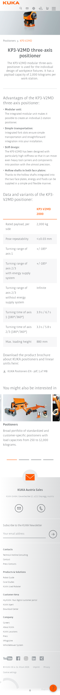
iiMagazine (8, 641)
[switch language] (33, 8)
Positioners (9, 41)
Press (5, 636)
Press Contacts (9, 564)
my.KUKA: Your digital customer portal (20, 600)
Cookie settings (10, 672)
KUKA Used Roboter (12, 586)
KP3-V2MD (26, 41)
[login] (40, 8)
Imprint (36, 667)
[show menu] (54, 8)
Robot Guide (8, 577)
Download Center (10, 609)
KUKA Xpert (8, 605)
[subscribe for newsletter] (53, 534)
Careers (6, 623)
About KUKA (8, 627)
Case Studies (8, 582)
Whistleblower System (13, 645)
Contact (6, 559)
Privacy (47, 667)
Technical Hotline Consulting (15, 555)
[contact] (27, 8)
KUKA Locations (10, 632)
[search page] (21, 8)
